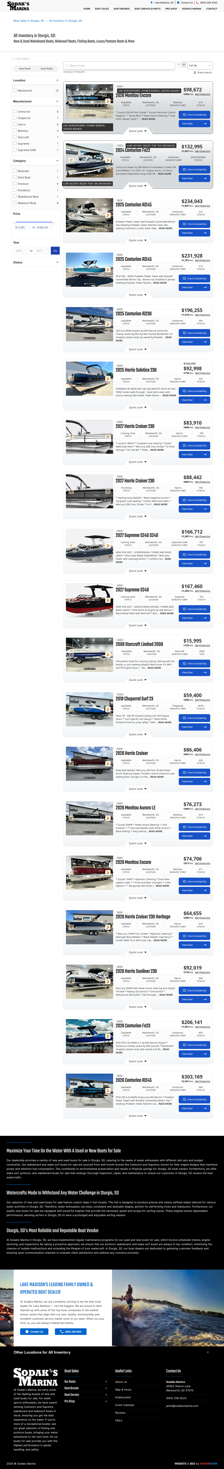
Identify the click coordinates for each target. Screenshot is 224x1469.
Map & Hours (123, 1389)
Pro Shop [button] (171, 8)
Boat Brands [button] (122, 8)
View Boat (187, 123)
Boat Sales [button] (102, 8)
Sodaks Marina (175, 1381)
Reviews (120, 1412)
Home (86, 8)
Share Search (204, 72)
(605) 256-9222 (176, 1398)
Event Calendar (124, 1405)
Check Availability (196, 114)
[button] (71, 101)
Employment (123, 1397)
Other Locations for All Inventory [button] (42, 1352)
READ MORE (148, 118)
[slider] (14, 222)
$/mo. (196, 94)
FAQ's (118, 1420)
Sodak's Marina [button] (191, 8)
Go (55, 250)
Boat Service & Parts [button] (148, 8)
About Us (121, 1381)
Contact (211, 8)
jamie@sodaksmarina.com (182, 1405)
